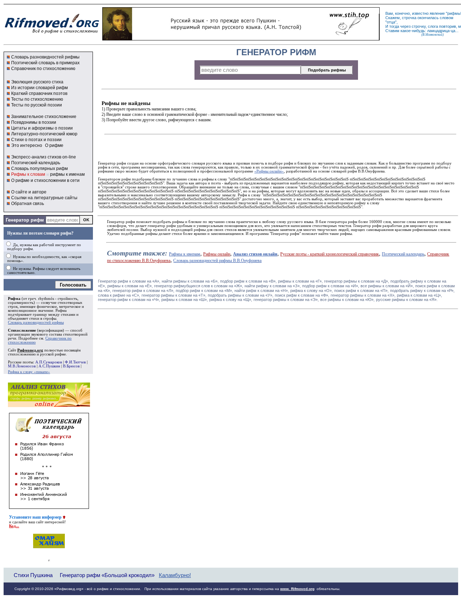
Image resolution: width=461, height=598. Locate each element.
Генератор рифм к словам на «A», (129, 281)
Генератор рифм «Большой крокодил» (107, 575)
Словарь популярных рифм (39, 168)
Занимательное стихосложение (43, 116)
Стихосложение (22, 330)
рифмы (454, 13)
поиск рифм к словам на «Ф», (302, 295)
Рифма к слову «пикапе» (29, 372)
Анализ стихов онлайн (255, 254)
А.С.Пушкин (49, 366)
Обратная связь (27, 203)
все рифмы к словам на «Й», (387, 286)
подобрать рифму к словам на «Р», (422, 290)
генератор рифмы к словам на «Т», (174, 295)
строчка (409, 18)
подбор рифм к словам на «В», (248, 281)
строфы (49, 318)
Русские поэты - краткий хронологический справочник (329, 254)
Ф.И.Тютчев (75, 362)
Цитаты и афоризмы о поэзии (42, 128)
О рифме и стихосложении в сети (45, 180)
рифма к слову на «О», (311, 290)
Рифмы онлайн (216, 254)
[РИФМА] (52, 33)
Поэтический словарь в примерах (45, 62)
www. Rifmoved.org (297, 589)
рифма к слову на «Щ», (230, 299)
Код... (14, 526)
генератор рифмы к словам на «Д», (356, 281)
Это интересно (26, 145)
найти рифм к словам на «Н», (261, 290)
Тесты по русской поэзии (36, 105)
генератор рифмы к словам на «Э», (286, 299)
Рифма (14, 299)
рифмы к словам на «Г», (300, 281)
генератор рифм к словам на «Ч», (129, 299)
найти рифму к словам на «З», (273, 286)
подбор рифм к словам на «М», (204, 290)
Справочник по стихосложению (43, 68)
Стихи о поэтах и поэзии (36, 139)
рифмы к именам (67, 174)
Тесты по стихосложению (37, 99)
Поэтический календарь (35, 162)
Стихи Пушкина (33, 575)
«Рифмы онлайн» (269, 171)
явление (437, 13)
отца (391, 22)
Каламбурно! (175, 575)
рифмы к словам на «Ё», (130, 286)
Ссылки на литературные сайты (44, 197)
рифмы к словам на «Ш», (184, 299)
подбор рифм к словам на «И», (330, 286)
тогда (394, 26)
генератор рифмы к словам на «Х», (363, 295)
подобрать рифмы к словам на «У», (240, 295)
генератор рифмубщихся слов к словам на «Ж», (198, 286)
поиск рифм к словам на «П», (361, 290)
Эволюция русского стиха (37, 81)
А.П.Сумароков (48, 362)
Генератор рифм (25, 220)
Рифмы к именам (184, 254)
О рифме (54, 145)
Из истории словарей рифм (39, 87)
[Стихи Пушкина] (241, 39)
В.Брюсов (71, 366)
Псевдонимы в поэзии (33, 122)
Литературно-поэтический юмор (44, 133)
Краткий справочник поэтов (39, 93)
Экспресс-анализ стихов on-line (43, 157)
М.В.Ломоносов (22, 366)
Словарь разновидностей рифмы (45, 57)
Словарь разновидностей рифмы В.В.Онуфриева (217, 260)
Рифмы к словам (28, 174)
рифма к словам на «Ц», (419, 295)
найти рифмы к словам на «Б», (190, 281)
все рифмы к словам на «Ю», (347, 299)
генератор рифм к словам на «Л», (143, 290)
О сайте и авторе (28, 192)
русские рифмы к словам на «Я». (407, 299)
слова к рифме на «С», (119, 295)
